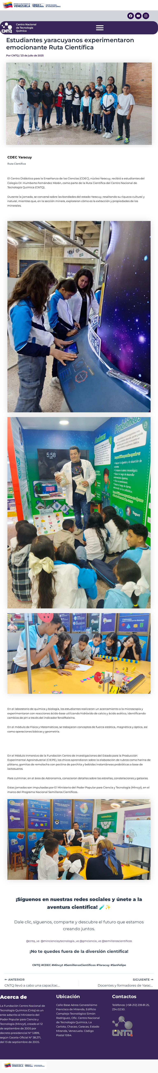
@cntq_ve (33, 941)
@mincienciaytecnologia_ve (60, 941)
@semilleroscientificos (117, 941)
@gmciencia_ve (90, 941)
